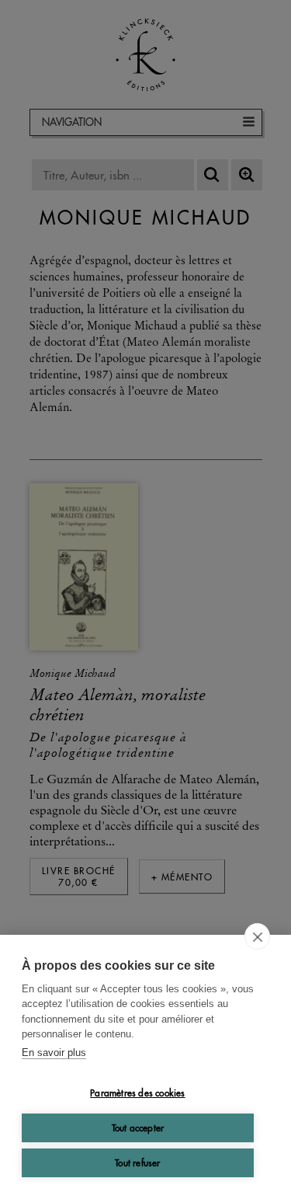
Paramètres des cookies (137, 1093)
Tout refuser (137, 1163)
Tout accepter (138, 1128)
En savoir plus (54, 1052)
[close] (257, 936)
